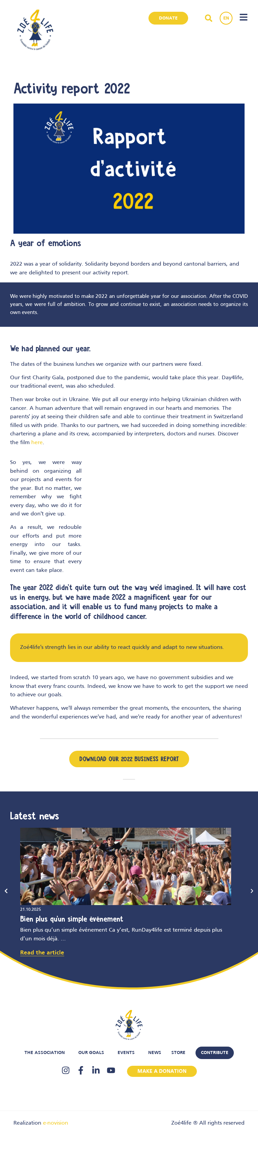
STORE (178, 1053)
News (154, 1053)
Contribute (214, 1053)
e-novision (55, 1123)
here (37, 442)
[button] (6, 891)
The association (45, 1053)
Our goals (91, 1053)
